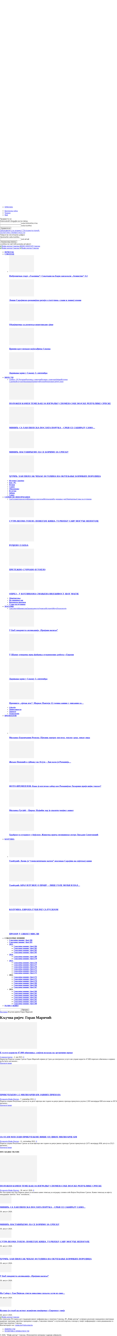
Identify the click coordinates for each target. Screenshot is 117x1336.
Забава (58, 379)
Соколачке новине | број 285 (20, 942)
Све (10, 379)
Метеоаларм (48, 499)
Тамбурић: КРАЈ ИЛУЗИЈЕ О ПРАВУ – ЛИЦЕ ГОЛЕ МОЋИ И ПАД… (44, 885)
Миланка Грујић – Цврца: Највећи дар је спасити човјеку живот (41, 810)
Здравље (42, 608)
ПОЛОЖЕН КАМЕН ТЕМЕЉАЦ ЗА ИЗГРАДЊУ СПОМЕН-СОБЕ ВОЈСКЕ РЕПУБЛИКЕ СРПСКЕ (60, 403)
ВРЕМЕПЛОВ (11, 716)
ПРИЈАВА (9, 207)
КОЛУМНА (9, 839)
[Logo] (10, 248)
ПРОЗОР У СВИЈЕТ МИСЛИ (24, 934)
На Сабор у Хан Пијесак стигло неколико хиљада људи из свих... (32, 1293)
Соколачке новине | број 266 (25, 991)
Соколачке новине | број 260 (25, 1004)
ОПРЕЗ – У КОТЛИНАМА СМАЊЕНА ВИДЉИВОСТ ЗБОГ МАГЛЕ (44, 594)
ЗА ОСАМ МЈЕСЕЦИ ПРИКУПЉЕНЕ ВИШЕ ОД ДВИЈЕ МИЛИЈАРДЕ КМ (38, 1137)
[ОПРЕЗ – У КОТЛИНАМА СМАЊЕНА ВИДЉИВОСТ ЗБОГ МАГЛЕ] (21, 589)
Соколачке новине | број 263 (25, 997)
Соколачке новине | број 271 (25, 979)
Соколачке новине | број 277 (25, 965)
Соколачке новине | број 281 (25, 952)
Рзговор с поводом (48, 379)
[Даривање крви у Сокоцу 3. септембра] (21, 369)
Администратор (6, 1057)
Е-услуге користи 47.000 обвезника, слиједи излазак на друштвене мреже (36, 1052)
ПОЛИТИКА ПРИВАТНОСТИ (12, 233)
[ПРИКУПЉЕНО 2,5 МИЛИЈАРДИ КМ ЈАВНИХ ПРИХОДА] (18, 1090)
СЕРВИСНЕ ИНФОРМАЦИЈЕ (17, 497)
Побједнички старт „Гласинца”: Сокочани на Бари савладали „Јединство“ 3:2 (48, 276)
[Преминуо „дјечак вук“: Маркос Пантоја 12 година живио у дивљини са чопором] (21, 699)
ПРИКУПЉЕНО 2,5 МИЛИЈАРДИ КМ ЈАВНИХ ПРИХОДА (30, 1094)
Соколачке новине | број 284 (25, 946)
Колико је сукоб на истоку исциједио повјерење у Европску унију (32, 1310)
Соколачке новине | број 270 (25, 981)
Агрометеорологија (19, 499)
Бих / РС (15, 379)
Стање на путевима (84, 499)
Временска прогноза (35, 499)
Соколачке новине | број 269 (25, 983)
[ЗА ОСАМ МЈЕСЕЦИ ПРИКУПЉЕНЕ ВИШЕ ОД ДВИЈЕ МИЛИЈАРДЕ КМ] (18, 1132)
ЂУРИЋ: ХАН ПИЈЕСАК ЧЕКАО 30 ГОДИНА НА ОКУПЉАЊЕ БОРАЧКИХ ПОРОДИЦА (55, 476)
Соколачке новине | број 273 (25, 973)
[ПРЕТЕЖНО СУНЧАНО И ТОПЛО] (21, 565)
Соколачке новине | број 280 (25, 957)
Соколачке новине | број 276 (25, 967)
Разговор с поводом (33, 379)
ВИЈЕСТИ (9, 377)
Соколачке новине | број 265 (25, 993)
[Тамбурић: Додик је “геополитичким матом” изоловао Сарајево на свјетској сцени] (21, 857)
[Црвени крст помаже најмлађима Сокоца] (21, 344)
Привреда (35, 381)
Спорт (61, 381)
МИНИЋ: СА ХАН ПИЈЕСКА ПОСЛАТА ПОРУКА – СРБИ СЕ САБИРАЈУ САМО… (52, 427)
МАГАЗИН (9, 606)
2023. (11, 961)
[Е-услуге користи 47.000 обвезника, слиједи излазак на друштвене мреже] (18, 1048)
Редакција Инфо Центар (9, 1099)
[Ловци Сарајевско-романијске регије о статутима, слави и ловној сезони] (21, 296)
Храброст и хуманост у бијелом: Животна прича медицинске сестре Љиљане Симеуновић (53, 834)
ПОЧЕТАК (9, 252)
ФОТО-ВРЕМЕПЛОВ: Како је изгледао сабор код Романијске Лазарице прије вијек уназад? (55, 786)
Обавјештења (71, 499)
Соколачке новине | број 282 (25, 950)
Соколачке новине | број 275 (25, 969)
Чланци (8, 213)
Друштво (22, 379)
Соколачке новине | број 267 (25, 987)
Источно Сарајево (16, 481)
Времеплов (22, 608)
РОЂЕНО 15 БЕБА (18, 545)
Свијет (56, 381)
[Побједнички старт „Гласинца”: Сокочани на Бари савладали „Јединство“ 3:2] (21, 272)
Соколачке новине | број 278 (25, 963)
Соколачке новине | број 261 (25, 1002)
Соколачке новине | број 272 (25, 977)
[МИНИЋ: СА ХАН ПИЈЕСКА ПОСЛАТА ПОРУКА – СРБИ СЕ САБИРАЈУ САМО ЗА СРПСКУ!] (21, 423)
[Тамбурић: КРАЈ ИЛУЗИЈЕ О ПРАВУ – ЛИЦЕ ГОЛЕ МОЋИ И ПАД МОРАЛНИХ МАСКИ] (21, 881)
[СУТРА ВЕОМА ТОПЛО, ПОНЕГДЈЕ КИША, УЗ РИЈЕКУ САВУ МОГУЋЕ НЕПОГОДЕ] (21, 517)
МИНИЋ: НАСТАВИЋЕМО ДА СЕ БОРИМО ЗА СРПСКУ (39, 452)
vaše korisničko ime (29, 223)
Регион (42, 381)
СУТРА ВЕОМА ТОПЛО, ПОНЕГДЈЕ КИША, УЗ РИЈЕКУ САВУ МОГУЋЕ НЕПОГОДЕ (54, 521)
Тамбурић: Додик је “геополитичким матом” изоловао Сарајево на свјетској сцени (50, 861)
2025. (11, 944)
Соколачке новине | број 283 (25, 948)
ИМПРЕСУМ (10, 1329)
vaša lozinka (26, 226)
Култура (19, 381)
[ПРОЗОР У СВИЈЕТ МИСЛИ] (21, 929)
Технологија (61, 608)
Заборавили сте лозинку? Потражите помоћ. (20, 230)
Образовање (27, 381)
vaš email (25, 239)
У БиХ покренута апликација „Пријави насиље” (33, 630)
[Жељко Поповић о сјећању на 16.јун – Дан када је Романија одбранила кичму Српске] (21, 757)
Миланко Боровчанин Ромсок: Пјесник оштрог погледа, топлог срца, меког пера (49, 737)
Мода (55, 608)
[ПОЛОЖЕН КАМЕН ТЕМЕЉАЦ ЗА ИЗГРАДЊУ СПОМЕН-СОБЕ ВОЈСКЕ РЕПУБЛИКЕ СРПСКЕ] (21, 399)
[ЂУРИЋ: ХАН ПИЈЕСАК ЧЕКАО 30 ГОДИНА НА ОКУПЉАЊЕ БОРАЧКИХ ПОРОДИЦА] (21, 472)
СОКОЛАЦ (9, 254)
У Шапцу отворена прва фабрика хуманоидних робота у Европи (41, 654)
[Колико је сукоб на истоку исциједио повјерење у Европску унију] (5, 1306)
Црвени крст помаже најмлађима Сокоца (30, 349)
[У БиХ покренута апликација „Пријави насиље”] (21, 626)
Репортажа (49, 381)
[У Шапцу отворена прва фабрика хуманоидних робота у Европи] (21, 650)
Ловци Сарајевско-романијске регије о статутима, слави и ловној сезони (45, 300)
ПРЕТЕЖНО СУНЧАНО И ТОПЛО (27, 569)
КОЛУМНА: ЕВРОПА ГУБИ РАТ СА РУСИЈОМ (33, 909)
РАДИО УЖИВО (12, 1006)
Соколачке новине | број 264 (25, 995)
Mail (6, 215)
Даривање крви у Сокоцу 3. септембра (28, 373)
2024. (11, 954)
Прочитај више (6, 1063)
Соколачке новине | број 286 (20, 940)
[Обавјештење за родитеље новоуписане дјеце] (21, 320)
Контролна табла (11, 211)
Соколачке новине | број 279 (25, 959)
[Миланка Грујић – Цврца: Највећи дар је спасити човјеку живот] (21, 806)
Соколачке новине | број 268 (25, 985)
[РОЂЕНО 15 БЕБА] (21, 541)
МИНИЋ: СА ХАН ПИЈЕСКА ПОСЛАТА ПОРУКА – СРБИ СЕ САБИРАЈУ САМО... (42, 1207)
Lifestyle (15, 608)
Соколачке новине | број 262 (25, 999)
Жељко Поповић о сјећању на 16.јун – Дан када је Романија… (40, 762)
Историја (49, 608)
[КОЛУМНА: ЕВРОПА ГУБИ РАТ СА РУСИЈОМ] (21, 905)
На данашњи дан (59, 499)
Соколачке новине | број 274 (25, 971)
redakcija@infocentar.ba (24, 1325)
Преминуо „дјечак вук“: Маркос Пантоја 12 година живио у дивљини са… (46, 703)
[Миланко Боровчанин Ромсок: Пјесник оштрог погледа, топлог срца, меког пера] (21, 733)
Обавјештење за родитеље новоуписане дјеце (31, 324)
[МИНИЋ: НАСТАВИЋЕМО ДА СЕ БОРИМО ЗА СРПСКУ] (21, 448)
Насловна (4, 1012)
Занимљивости (33, 608)
